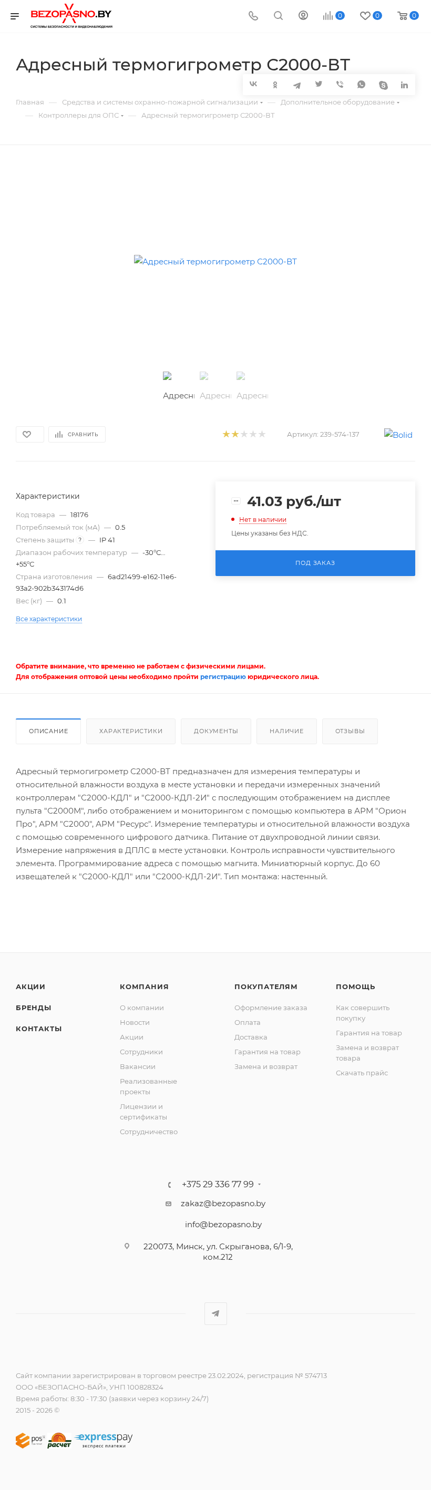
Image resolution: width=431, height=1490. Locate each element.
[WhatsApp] (361, 84)
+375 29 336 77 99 (218, 1184)
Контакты (38, 1028)
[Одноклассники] (275, 84)
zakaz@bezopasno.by (223, 1203)
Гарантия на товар (267, 1051)
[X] (318, 84)
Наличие (287, 731)
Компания (144, 986)
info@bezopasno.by (223, 1224)
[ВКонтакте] (253, 84)
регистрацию (223, 677)
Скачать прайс (362, 1072)
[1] (225, 434)
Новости (135, 1022)
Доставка (251, 1037)
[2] (234, 434)
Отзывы (350, 731)
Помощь (355, 986)
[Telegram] (296, 84)
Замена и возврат (265, 1066)
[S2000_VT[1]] (216, 261)
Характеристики (130, 731)
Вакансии (138, 1066)
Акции (31, 986)
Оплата (247, 1022)
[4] (252, 434)
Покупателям (266, 986)
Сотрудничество (149, 1131)
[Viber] (340, 84)
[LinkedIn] (404, 84)
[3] (243, 434)
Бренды (34, 1007)
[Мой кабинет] (303, 17)
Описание (48, 731)
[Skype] (383, 84)
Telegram (215, 1313)
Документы (216, 731)
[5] (261, 434)
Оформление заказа (270, 1007)
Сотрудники (141, 1051)
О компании (142, 1007)
